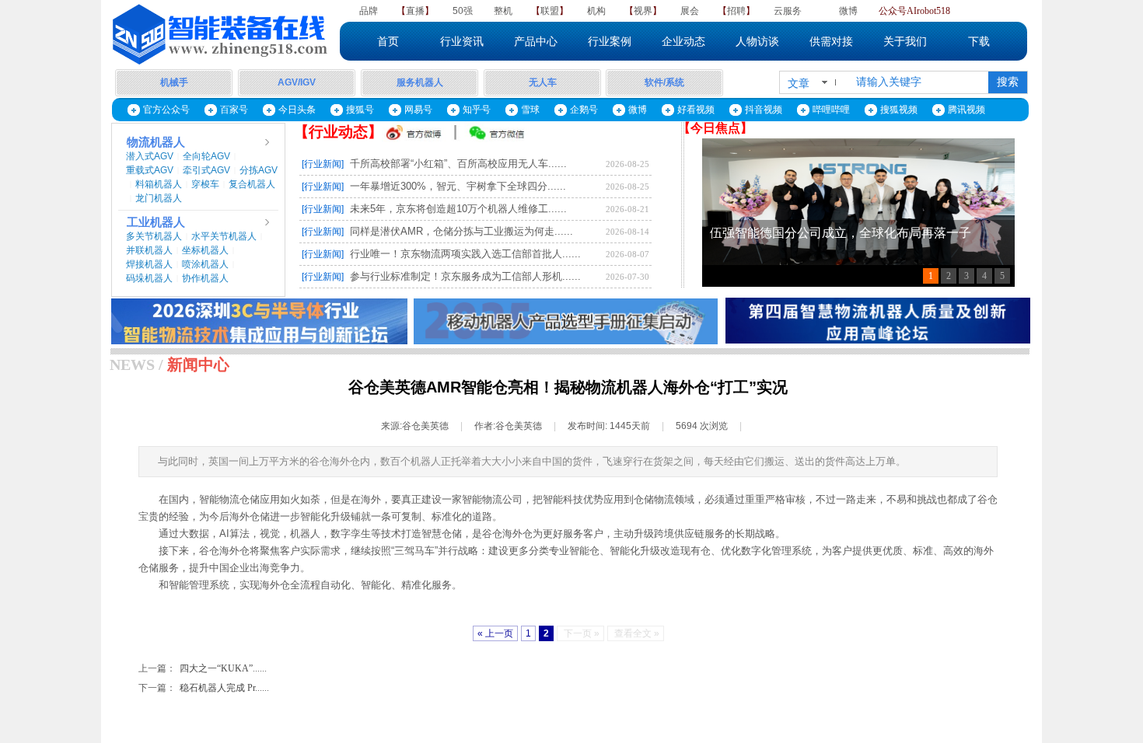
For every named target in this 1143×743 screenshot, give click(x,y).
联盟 (549, 10)
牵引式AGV (206, 170)
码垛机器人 (149, 278)
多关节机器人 (154, 236)
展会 (689, 10)
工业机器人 (156, 222)
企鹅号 (584, 109)
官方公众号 (166, 109)
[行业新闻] (323, 164)
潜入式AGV (149, 156)
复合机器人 (252, 184)
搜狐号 (360, 109)
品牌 (368, 10)
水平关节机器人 (224, 236)
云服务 (788, 10)
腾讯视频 (966, 109)
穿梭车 (205, 184)
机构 (596, 10)
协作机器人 (205, 278)
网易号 (418, 109)
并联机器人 (149, 250)
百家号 (234, 109)
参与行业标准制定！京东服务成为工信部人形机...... (465, 276)
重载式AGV (149, 170)
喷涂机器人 (205, 264)
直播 (415, 10)
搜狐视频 (899, 109)
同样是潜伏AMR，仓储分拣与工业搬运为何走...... (461, 231)
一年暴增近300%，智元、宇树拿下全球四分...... (458, 186)
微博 (848, 10)
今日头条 (297, 109)
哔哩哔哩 (831, 109)
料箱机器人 (158, 184)
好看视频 (696, 109)
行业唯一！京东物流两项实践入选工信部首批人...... (465, 254)
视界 (643, 10)
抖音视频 (763, 109)
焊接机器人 (149, 264)
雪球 (530, 109)
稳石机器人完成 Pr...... (203, 687)
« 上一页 (495, 633)
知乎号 (477, 109)
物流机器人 (156, 142)
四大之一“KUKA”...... (202, 668)
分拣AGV (258, 170)
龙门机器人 (158, 198)
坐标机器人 (205, 250)
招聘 (736, 10)
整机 (503, 10)
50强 (463, 10)
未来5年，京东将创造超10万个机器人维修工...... (458, 209)
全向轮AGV (206, 156)
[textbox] (917, 82)
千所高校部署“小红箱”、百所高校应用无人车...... (458, 163)
